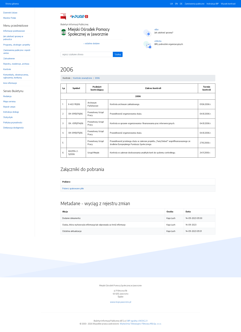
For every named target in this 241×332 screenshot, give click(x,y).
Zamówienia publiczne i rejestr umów (16, 51)
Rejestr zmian (9, 106)
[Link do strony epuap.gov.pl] (79, 16)
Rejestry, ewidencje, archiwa (16, 63)
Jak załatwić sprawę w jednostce (13, 38)
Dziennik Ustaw (10, 12)
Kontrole (7, 69)
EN (176, 3)
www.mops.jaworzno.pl (120, 302)
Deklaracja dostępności (13, 127)
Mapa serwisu (9, 101)
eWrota (158, 41)
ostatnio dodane (92, 43)
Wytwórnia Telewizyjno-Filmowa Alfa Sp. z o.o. (141, 323)
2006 (97, 78)
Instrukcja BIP (213, 3)
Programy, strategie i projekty (16, 44)
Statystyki (8, 117)
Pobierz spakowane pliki (73, 188)
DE (181, 3)
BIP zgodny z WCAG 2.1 (137, 320)
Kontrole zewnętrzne (82, 78)
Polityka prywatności (12, 122)
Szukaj (118, 54)
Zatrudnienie (9, 58)
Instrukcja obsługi (11, 112)
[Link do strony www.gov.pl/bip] (65, 16)
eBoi (156, 29)
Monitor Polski (9, 18)
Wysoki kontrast (228, 3)
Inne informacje (10, 83)
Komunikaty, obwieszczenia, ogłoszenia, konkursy (16, 76)
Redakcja (7, 96)
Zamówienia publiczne (194, 3)
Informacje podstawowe (14, 31)
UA (171, 3)
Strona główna (12, 3)
